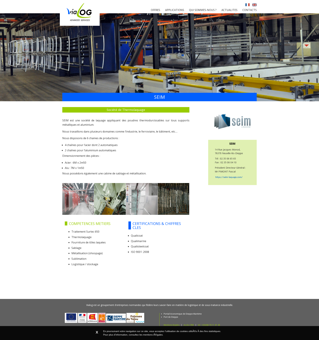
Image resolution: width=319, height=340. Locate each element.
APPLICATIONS (174, 10)
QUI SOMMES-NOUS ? (202, 10)
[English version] (254, 5)
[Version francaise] (247, 5)
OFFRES (155, 10)
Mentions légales (171, 325)
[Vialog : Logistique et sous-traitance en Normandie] (80, 25)
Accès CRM (189, 325)
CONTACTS (249, 10)
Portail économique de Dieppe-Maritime (183, 313)
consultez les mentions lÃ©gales (146, 334)
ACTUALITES (229, 10)
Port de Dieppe (171, 317)
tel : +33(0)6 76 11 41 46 (209, 325)
